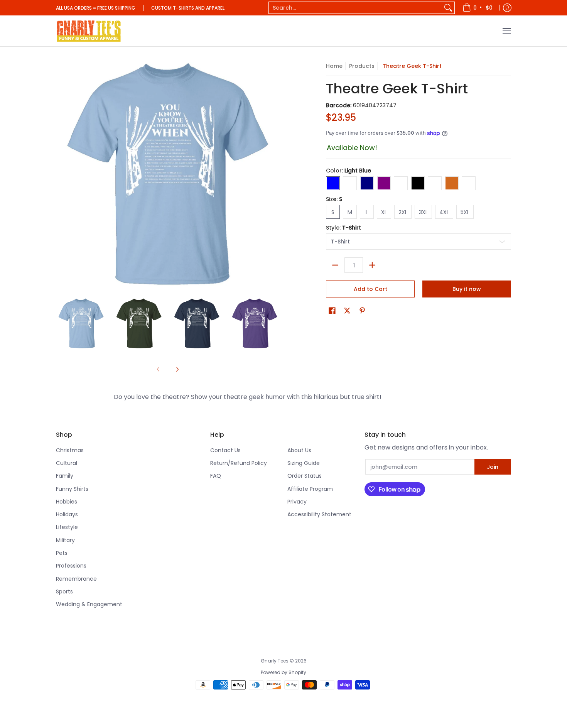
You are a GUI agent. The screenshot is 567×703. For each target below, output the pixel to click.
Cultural (66, 463)
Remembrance (76, 579)
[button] (332, 311)
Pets (62, 553)
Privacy (297, 501)
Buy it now (466, 289)
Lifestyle (67, 527)
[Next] (177, 369)
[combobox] (355, 8)
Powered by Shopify (283, 672)
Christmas (70, 450)
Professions (71, 565)
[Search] (448, 8)
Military (65, 540)
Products (362, 66)
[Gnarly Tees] (89, 30)
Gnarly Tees (275, 660)
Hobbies (66, 501)
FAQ (215, 476)
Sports (64, 591)
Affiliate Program (310, 489)
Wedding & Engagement (89, 604)
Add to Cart (370, 289)
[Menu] (506, 30)
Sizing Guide (303, 463)
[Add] (372, 265)
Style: (343, 228)
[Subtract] (335, 265)
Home (334, 66)
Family (64, 476)
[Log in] (507, 7)
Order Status (304, 476)
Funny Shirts (72, 489)
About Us (299, 450)
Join (492, 467)
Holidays (67, 514)
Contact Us (225, 450)
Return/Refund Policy (238, 463)
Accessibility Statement (319, 514)
